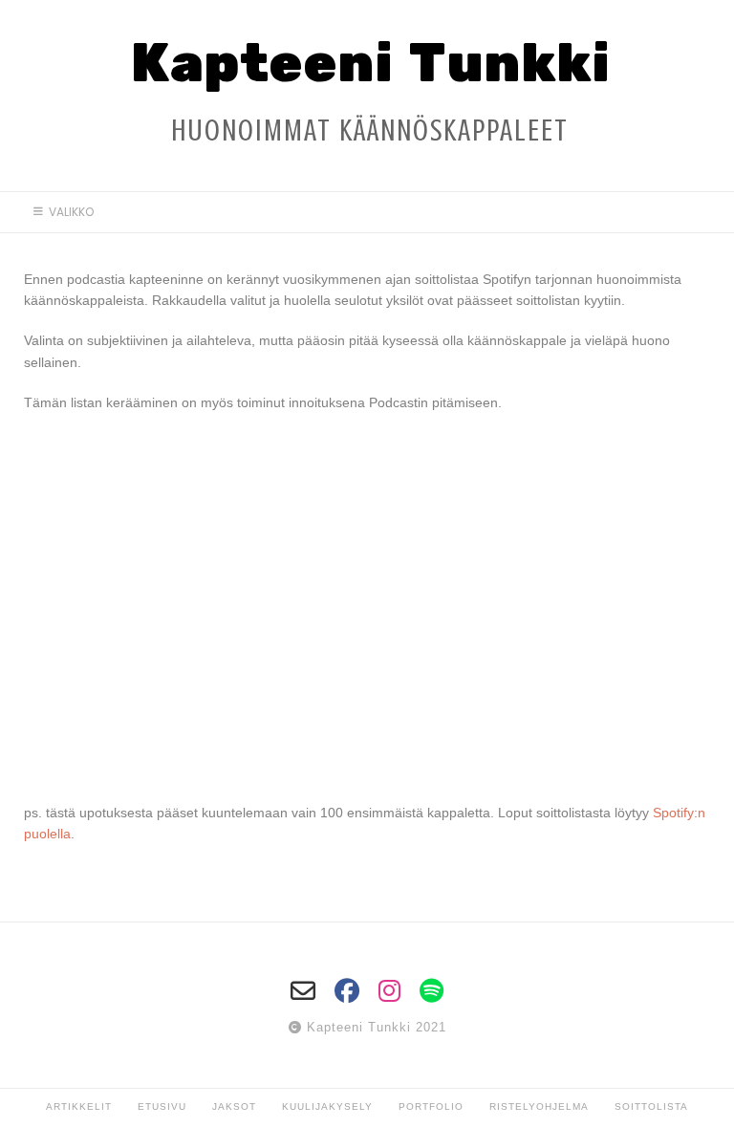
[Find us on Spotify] (431, 991)
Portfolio (431, 1106)
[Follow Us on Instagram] (389, 991)
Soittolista (651, 1106)
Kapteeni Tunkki (370, 65)
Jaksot (234, 1106)
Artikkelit (79, 1106)
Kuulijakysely (327, 1106)
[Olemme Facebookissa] (347, 991)
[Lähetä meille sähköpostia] (303, 991)
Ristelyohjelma (539, 1106)
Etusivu (162, 1106)
